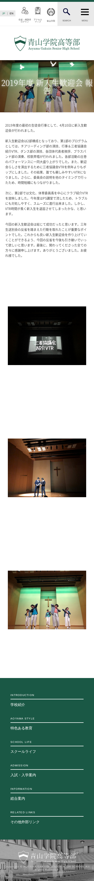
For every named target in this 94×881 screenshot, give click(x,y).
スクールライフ (23, 747)
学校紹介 (22, 700)
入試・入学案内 (23, 770)
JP (3, 13)
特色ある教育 (22, 723)
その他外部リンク (25, 817)
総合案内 (21, 793)
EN (11, 13)
